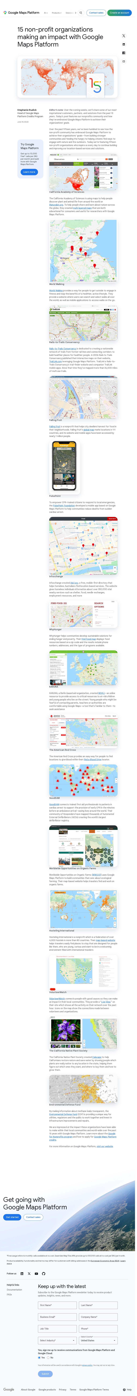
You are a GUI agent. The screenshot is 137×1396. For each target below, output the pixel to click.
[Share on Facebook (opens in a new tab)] (123, 53)
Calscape (96, 1057)
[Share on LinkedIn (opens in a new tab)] (123, 44)
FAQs (9, 1294)
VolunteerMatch (57, 998)
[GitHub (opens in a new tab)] (43, 1273)
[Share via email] (123, 61)
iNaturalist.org (56, 205)
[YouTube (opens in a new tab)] (36, 1273)
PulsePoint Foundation (64, 505)
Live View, (106, 1002)
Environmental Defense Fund (63, 1114)
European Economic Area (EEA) (105, 1261)
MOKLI (101, 693)
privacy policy (87, 1365)
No (51, 1357)
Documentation (14, 1289)
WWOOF (96, 875)
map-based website (105, 940)
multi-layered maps (82, 208)
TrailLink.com (55, 361)
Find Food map (88, 639)
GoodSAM (54, 804)
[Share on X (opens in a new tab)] (123, 35)
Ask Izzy (74, 583)
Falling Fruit (54, 426)
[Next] (74, 13)
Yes (43, 1357)
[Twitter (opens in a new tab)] (29, 1273)
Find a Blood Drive (93, 759)
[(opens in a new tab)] (9, 1390)
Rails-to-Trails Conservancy (62, 348)
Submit (45, 1374)
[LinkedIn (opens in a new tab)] (22, 1273)
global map (88, 430)
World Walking (56, 290)
